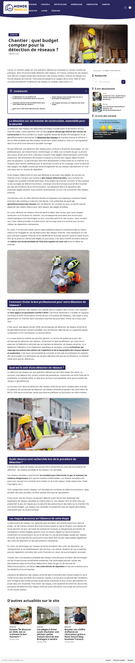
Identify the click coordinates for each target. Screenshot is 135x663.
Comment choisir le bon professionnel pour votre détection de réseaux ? (29, 103)
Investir (12, 627)
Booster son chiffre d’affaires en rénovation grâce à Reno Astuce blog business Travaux (75, 634)
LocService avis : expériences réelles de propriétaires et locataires (114, 97)
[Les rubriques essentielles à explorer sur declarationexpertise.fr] (97, 107)
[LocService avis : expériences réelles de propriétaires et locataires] (97, 96)
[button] (124, 70)
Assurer (105, 104)
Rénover (68, 627)
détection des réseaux (47, 137)
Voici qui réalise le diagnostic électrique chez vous (106, 133)
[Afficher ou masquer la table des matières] (57, 91)
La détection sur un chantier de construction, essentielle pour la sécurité (28, 97)
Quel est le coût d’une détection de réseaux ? (29, 109)
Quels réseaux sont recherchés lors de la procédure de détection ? (67, 97)
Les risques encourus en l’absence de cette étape (68, 103)
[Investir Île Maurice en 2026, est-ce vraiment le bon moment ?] (20, 615)
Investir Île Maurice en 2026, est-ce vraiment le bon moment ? (20, 633)
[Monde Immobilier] (16, 7)
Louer (104, 93)
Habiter (14, 35)
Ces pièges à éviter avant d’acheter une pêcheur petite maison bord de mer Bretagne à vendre (48, 634)
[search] (125, 7)
